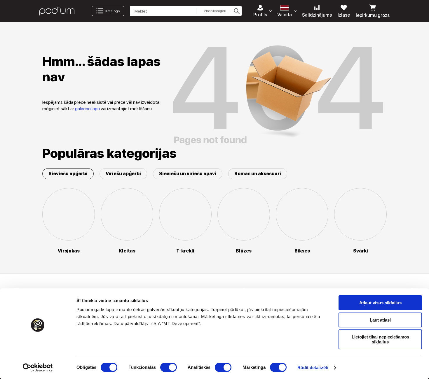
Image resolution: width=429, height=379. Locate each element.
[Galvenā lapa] (56, 11)
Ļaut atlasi (380, 319)
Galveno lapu (88, 108)
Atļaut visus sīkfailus (380, 302)
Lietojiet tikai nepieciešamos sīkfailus (380, 339)
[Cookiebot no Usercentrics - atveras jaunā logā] (37, 367)
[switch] (168, 367)
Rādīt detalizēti (312, 367)
